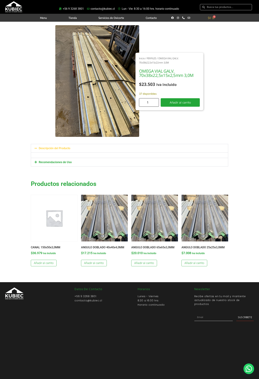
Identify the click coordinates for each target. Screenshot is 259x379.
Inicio (142, 58)
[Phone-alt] (183, 17)
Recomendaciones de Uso (55, 162)
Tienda (73, 17)
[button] (129, 148)
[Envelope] (188, 17)
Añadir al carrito (180, 102)
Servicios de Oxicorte (111, 17)
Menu (43, 17)
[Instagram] (177, 17)
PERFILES (151, 58)
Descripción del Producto (54, 148)
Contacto (151, 17)
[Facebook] (172, 17)
